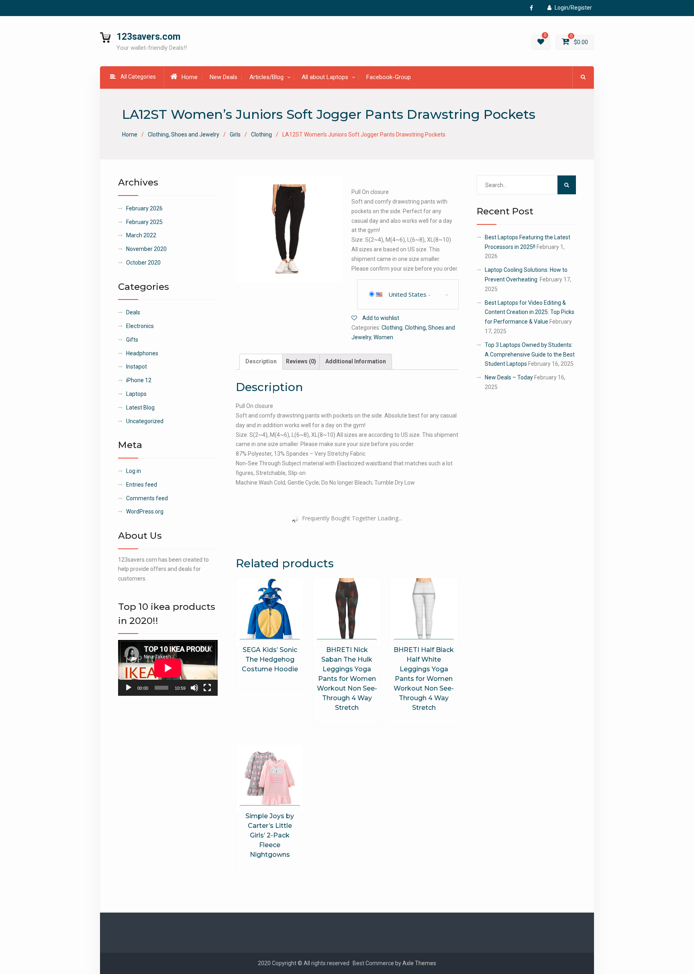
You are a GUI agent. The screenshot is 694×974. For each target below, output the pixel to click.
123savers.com (148, 36)
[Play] (129, 688)
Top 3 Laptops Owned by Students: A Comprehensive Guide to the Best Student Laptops (530, 354)
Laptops (136, 394)
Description (261, 361)
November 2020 (146, 249)
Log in (133, 471)
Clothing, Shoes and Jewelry (183, 134)
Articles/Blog (266, 77)
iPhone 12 (138, 380)
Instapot (136, 366)
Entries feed (141, 484)
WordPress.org (144, 511)
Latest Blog (140, 407)
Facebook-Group (388, 77)
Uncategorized (144, 421)
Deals (133, 312)
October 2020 (143, 262)
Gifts (132, 339)
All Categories (138, 76)
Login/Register (573, 7)
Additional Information (355, 361)
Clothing (261, 134)
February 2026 (144, 208)
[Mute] (194, 688)
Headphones (142, 353)
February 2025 (144, 222)
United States (407, 294)
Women (383, 337)
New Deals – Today (509, 377)
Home (190, 77)
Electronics (140, 326)
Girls (235, 134)
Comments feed (147, 498)
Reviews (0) (301, 361)
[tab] (261, 362)
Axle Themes (419, 963)
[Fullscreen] (207, 688)
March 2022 (141, 235)
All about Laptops (325, 77)
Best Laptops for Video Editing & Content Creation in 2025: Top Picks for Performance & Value (529, 312)
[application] (168, 668)
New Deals (223, 77)
